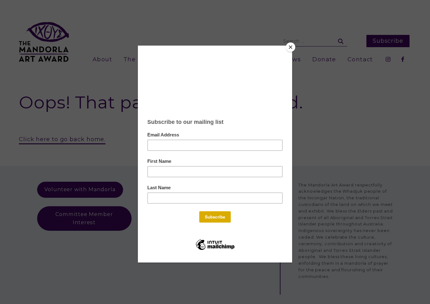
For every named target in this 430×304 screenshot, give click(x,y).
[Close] (290, 47)
